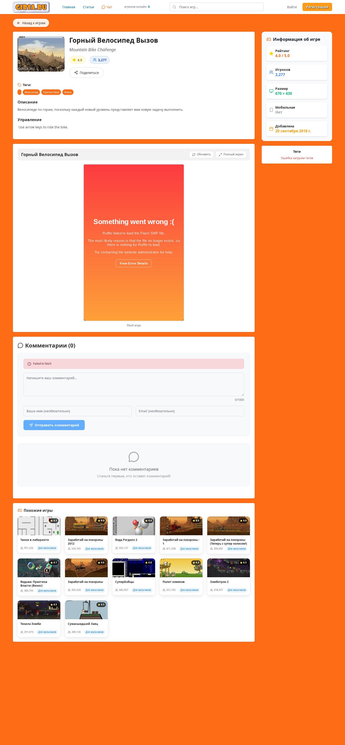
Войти (292, 7)
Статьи (88, 7)
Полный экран (233, 154)
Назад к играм (33, 23)
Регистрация (317, 7)
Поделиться (89, 72)
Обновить (204, 154)
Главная (68, 7)
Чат (109, 7)
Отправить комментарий (57, 425)
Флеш (68, 92)
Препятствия (51, 92)
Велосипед (31, 92)
